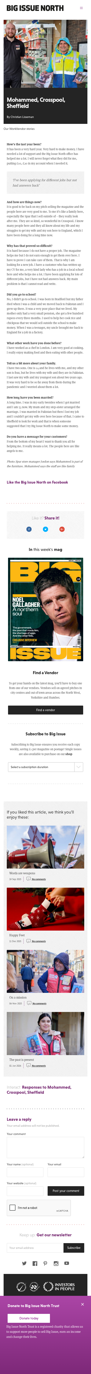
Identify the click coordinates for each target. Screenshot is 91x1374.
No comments (39, 879)
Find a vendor (45, 710)
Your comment (16, 1134)
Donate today (28, 1318)
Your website (21, 1183)
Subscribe (73, 1247)
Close (82, 1304)
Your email (54, 1164)
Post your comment (66, 1191)
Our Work (10, 128)
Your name (20, 1164)
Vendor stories (25, 128)
